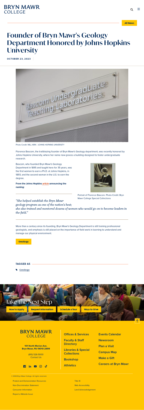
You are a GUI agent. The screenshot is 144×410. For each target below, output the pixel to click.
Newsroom (106, 340)
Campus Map (108, 352)
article (45, 183)
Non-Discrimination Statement (26, 385)
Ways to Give (91, 309)
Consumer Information (22, 389)
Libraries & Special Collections (76, 351)
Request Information (42, 309)
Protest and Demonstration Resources (29, 381)
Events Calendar (110, 334)
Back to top (137, 320)
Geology (24, 241)
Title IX (77, 381)
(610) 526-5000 (35, 354)
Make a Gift (106, 358)
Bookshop (71, 359)
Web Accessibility (82, 385)
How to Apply (16, 309)
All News (129, 23)
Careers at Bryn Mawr (114, 364)
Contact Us (36, 357)
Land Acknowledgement (85, 389)
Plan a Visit (106, 346)
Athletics (70, 365)
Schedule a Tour (68, 309)
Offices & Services (76, 334)
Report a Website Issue (23, 394)
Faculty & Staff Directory (74, 342)
